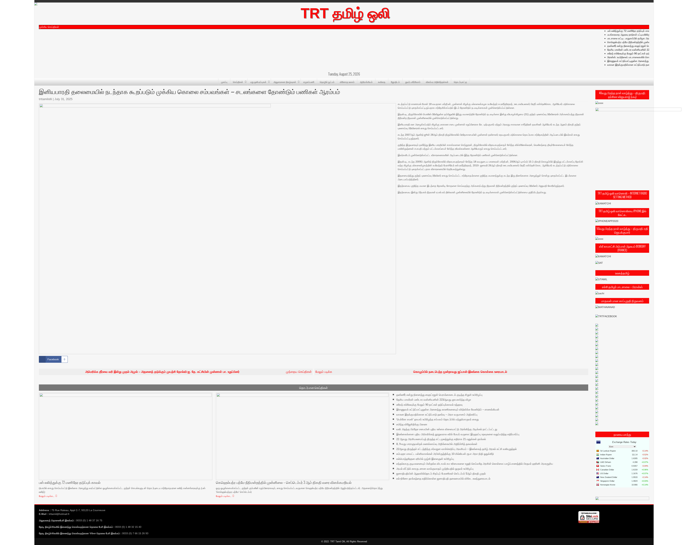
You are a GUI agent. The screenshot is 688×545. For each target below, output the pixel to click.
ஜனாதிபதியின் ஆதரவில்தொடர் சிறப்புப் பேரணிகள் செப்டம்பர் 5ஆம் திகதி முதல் (441, 473)
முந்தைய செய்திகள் (198, 371)
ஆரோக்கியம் (366, 82)
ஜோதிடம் (395, 82)
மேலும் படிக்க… (46, 496)
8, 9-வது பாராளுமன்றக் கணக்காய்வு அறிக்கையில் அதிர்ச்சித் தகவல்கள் (436, 443)
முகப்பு (224, 82)
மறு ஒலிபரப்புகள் (258, 82)
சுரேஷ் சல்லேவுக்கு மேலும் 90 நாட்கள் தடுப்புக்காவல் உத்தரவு (634, 53)
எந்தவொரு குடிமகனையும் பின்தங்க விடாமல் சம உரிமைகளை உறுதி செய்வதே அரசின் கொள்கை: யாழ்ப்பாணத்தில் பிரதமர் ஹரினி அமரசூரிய (474, 463)
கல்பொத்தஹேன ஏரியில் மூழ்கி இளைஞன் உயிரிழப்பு (425, 458)
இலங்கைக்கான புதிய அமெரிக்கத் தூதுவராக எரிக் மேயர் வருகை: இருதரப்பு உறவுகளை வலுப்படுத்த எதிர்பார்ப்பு (457, 434)
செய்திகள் (238, 82)
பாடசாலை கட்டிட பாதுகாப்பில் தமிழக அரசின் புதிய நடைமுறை (635, 38)
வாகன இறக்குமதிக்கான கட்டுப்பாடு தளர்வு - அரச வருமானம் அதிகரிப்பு (640, 64)
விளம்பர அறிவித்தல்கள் (437, 82)
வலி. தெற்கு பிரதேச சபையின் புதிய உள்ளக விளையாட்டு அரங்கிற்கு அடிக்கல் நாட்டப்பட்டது (446, 429)
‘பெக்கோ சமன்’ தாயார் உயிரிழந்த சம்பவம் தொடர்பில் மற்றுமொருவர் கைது (437, 419)
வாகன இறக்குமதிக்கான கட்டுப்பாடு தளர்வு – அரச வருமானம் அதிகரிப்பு (436, 414)
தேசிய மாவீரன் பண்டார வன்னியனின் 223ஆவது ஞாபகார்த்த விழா (637, 49)
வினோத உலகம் (347, 82)
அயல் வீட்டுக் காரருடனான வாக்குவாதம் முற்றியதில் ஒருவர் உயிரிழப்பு (435, 468)
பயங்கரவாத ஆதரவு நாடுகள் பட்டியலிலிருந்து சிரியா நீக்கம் (633, 34)
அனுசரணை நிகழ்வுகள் (285, 82)
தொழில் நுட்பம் (327, 82)
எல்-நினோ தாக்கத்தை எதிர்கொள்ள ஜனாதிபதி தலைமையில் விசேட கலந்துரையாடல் (443, 478)
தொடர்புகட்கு (460, 82)
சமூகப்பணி (308, 82)
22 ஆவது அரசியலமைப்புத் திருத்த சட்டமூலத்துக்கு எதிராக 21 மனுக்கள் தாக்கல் (441, 439)
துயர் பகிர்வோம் (412, 82)
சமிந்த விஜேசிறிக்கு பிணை (411, 424)
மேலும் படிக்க (411, 371)
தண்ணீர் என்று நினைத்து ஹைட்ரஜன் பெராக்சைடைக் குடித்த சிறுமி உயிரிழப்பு (643, 45)
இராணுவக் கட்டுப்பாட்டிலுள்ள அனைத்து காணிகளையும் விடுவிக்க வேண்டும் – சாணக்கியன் (447, 409)
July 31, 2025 (63, 99)
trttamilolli (45, 99)
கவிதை (381, 82)
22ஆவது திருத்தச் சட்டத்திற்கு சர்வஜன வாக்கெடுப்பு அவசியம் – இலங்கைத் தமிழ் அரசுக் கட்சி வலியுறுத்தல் (456, 448)
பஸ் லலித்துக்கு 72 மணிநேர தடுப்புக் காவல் (625, 30)
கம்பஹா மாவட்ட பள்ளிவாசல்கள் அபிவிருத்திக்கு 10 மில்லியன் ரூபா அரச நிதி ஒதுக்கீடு (445, 453)
